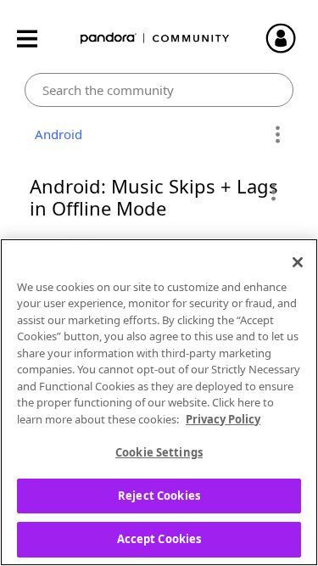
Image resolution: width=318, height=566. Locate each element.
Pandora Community (155, 38)
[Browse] (35, 39)
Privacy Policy (223, 419)
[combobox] (159, 90)
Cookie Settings (159, 452)
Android (55, 134)
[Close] (297, 262)
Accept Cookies (159, 538)
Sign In (288, 38)
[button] (272, 192)
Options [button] (277, 135)
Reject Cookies (159, 495)
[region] (159, 402)
